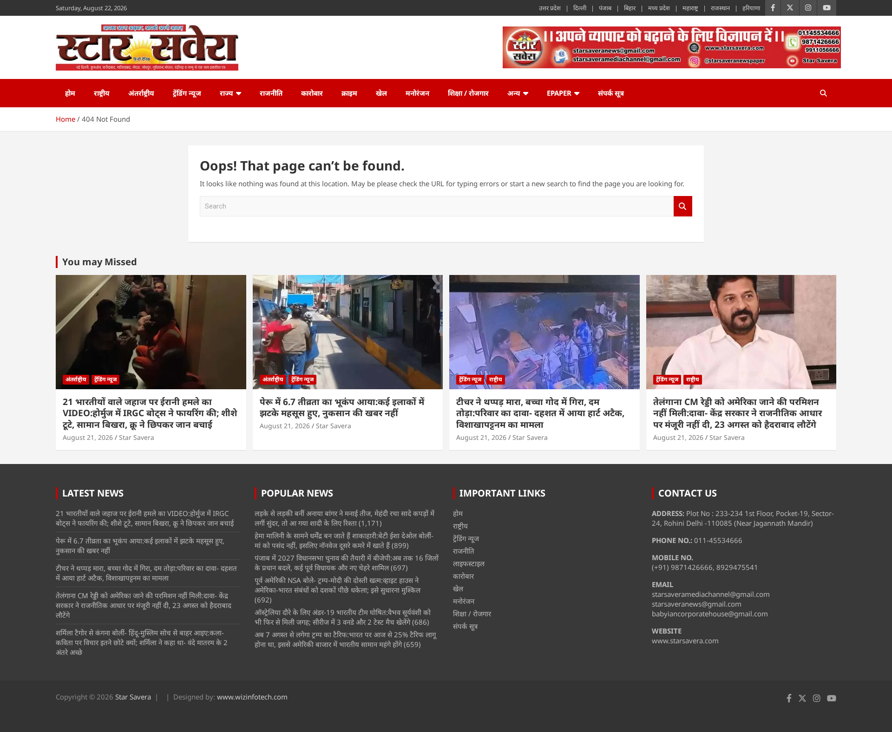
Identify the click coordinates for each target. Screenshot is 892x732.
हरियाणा (751, 8)
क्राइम (349, 93)
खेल (381, 93)
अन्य (513, 93)
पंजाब (605, 8)
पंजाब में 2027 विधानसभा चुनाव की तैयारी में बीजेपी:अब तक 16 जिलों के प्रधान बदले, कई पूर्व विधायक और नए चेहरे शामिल (347, 562)
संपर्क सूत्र (611, 93)
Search (683, 206)
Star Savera (136, 437)
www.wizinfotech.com (252, 696)
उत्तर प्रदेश (550, 8)
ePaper (559, 93)
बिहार (630, 8)
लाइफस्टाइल (469, 563)
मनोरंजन (417, 93)
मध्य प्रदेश (659, 8)
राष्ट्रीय (102, 93)
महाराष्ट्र (690, 8)
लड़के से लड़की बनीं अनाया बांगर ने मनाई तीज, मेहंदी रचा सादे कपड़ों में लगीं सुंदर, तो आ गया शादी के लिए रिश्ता (344, 518)
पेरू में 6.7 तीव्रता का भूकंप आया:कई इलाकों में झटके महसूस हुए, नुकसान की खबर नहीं (342, 407)
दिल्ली (579, 8)
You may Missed (99, 261)
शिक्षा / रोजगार (468, 93)
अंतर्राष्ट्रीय (141, 93)
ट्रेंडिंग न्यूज (187, 93)
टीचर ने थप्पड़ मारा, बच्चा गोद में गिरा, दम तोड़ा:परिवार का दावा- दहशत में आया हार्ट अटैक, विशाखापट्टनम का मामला (540, 413)
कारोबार (312, 93)
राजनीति (271, 93)
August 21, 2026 (88, 437)
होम (70, 93)
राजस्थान (720, 8)
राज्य (226, 93)
